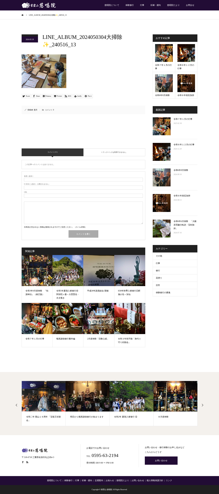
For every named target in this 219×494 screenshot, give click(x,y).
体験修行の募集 (163, 292)
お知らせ (110, 480)
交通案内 (99, 480)
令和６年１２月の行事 (184, 144)
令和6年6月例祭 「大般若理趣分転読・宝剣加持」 (185, 225)
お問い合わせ (161, 460)
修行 (158, 270)
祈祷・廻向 (155, 5)
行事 (142, 5)
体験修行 (129, 5)
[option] (44, 403)
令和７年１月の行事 (183, 119)
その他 (159, 256)
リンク (169, 480)
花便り (159, 278)
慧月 (35, 110)
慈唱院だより (173, 5)
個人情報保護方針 (155, 480)
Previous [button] (16, 405)
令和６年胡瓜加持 (182, 196)
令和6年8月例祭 (181, 170)
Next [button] (202, 405)
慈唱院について (112, 5)
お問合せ (190, 5)
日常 (158, 285)
